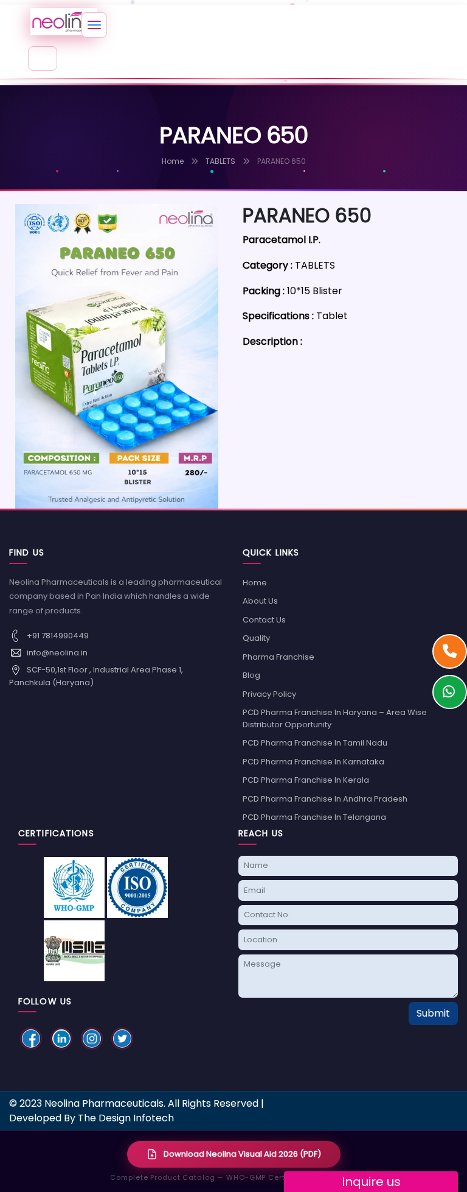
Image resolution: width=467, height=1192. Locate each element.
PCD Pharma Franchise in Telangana (314, 817)
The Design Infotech (126, 1118)
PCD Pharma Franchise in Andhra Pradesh (325, 799)
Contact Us (264, 620)
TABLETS (220, 161)
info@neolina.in (56, 652)
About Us (260, 601)
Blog (251, 675)
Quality (256, 638)
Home (173, 161)
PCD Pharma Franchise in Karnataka (313, 761)
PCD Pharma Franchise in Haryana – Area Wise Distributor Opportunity (335, 718)
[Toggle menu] (94, 25)
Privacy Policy (269, 694)
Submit (433, 1013)
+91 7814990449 (57, 635)
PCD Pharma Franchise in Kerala (306, 780)
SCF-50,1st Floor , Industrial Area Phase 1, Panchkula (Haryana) (96, 675)
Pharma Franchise (278, 657)
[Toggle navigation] (42, 58)
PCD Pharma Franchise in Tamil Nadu (315, 743)
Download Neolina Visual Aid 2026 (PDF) (242, 1154)
